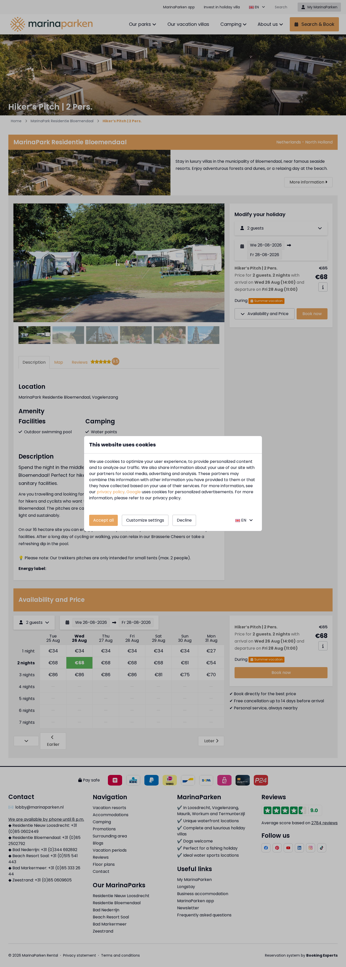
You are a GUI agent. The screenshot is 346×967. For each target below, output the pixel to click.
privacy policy (111, 492)
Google (133, 492)
